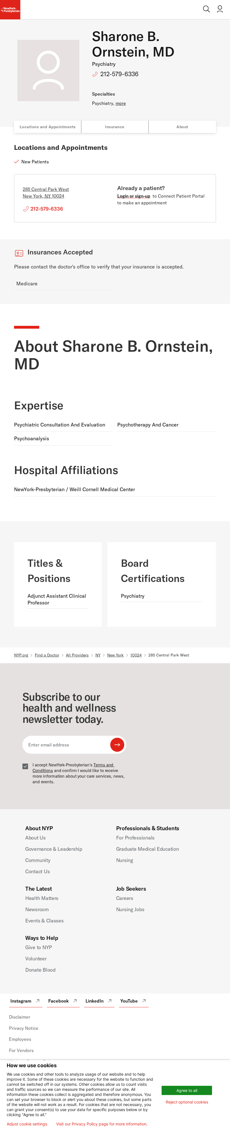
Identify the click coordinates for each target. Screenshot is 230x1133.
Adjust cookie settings (27, 1124)
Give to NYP (38, 947)
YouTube (129, 1001)
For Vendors (21, 1050)
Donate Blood (40, 970)
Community (37, 860)
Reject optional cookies (187, 1102)
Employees (20, 1039)
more (121, 103)
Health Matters (41, 898)
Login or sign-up (133, 196)
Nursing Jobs (130, 909)
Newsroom (37, 909)
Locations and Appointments (48, 126)
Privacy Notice (23, 1028)
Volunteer (36, 958)
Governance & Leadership (53, 849)
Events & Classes (44, 920)
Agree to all (186, 1090)
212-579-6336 (119, 74)
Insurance (115, 126)
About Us (35, 837)
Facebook (58, 1001)
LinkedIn (95, 1001)
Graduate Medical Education (147, 849)
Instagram (20, 1001)
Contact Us (37, 871)
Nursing (124, 860)
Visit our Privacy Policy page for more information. (102, 1124)
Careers (124, 898)
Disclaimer (19, 1017)
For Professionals (135, 837)
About (182, 126)
